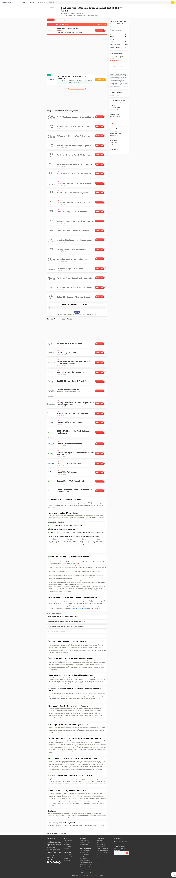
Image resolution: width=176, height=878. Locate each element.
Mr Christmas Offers (115, 107)
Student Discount (84, 854)
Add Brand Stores (68, 856)
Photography (100, 854)
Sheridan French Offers (115, 133)
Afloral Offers (113, 121)
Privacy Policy (67, 844)
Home (49, 833)
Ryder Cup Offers (114, 149)
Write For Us (66, 848)
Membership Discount (85, 864)
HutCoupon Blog (67, 846)
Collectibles (100, 861)
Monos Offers (113, 140)
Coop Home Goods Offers (116, 103)
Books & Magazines (101, 846)
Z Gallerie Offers (114, 112)
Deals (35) (72, 20)
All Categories (67, 860)
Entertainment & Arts (102, 852)
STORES (32, 2)
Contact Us (66, 842)
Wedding (99, 863)
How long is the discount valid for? (57, 631)
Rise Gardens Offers (115, 116)
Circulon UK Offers (114, 114)
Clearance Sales (84, 852)
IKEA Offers (112, 105)
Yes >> (126, 44)
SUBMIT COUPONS (41, 2)
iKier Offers (112, 144)
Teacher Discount (84, 856)
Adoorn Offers (113, 119)
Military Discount (84, 858)
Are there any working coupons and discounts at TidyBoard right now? (66, 621)
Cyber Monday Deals (85, 842)
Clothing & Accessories (102, 848)
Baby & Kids (100, 842)
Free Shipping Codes (85, 850)
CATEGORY (25, 2)
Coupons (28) (61, 20)
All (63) (50, 20)
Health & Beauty (101, 844)
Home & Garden (56, 833)
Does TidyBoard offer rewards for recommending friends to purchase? (66, 626)
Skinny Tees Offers (114, 131)
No (123, 66)
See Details (50, 396)
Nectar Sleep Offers (115, 109)
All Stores (66, 858)
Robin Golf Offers (114, 135)
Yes (114, 66)
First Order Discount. (85, 866)
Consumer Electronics (102, 850)
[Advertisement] (74, 45)
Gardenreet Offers (114, 147)
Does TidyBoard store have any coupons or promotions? (63, 616)
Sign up (77, 312)
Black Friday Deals (84, 840)
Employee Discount (85, 860)
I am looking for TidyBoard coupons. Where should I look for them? (65, 636)
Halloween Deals (84, 844)
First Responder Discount (86, 862)
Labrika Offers (113, 142)
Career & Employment (102, 857)
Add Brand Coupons (68, 854)
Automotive (100, 840)
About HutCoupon (68, 840)
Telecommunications (102, 859)
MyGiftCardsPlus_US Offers (116, 138)
